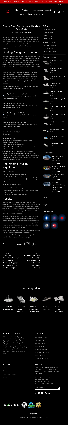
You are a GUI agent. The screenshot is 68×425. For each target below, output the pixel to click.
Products (26, 10)
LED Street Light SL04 (57, 129)
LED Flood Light (48, 48)
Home (18, 10)
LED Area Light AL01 (56, 143)
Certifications (26, 14)
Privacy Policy (7, 377)
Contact (44, 14)
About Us (49, 10)
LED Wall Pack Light (49, 51)
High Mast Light (48, 32)
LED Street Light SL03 (57, 122)
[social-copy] (27, 242)
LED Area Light (47, 39)
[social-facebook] (24, 244)
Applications (38, 10)
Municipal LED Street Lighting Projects (58, 168)
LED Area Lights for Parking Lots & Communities (58, 158)
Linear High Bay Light (49, 45)
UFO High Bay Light (49, 42)
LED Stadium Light (49, 29)
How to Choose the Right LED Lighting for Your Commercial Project (58, 186)
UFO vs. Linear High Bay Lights (58, 176)
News (35, 14)
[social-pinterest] (33, 244)
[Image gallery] (46, 217)
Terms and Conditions (10, 374)
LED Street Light (48, 36)
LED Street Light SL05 (57, 136)
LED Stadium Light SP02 (57, 76)
